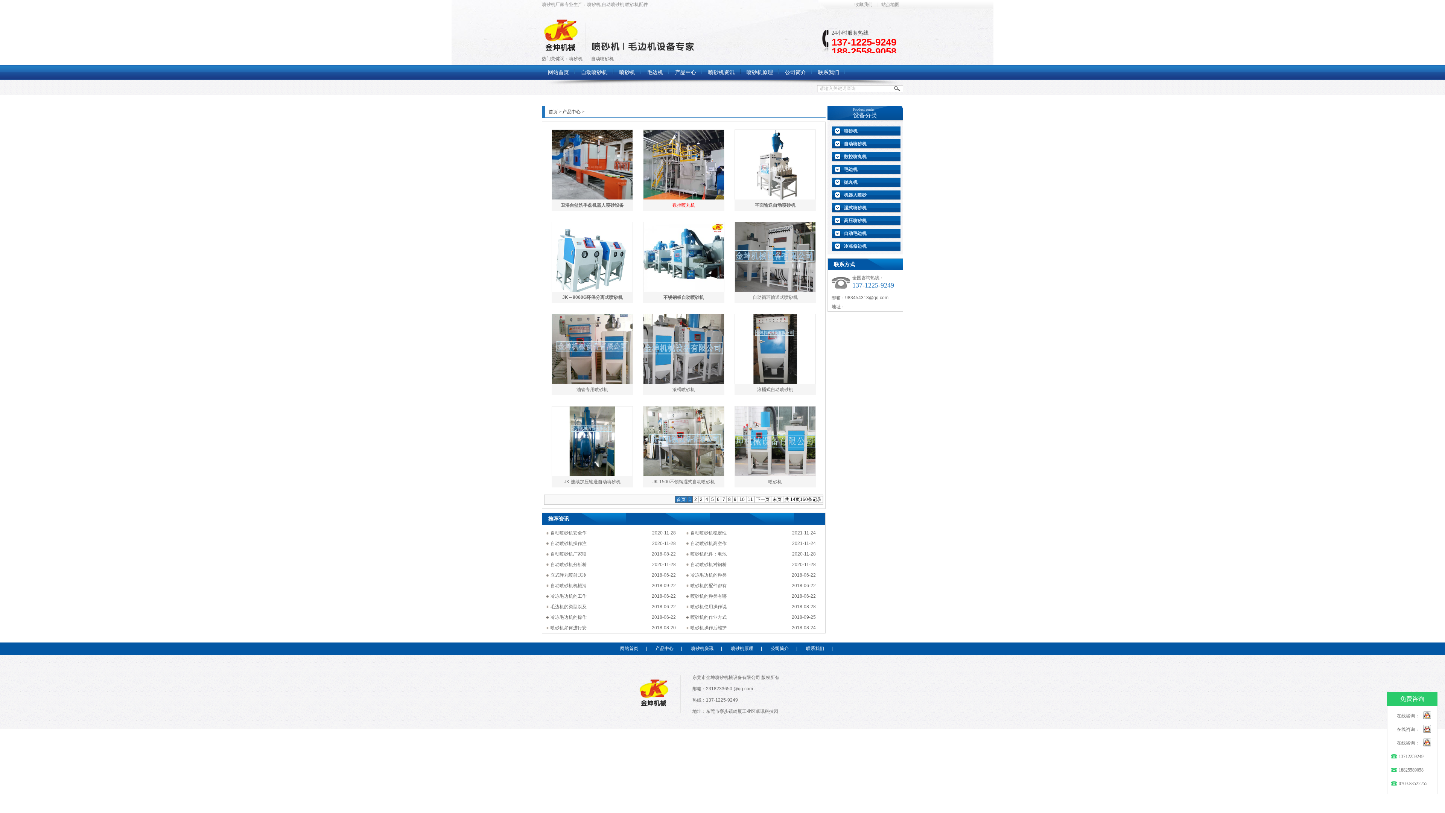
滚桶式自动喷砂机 (775, 389)
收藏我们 (864, 4)
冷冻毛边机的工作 (569, 596)
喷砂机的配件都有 (709, 585)
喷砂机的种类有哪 (709, 596)
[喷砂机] (561, 48)
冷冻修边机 (855, 246)
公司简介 (780, 648)
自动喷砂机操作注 (569, 543)
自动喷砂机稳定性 (709, 533)
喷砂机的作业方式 (709, 617)
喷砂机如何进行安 (569, 627)
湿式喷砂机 (855, 207)
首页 (553, 111)
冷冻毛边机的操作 (569, 617)
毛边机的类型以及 (569, 606)
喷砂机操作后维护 (709, 627)
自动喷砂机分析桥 (569, 564)
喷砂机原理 (742, 648)
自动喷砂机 (602, 58)
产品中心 (572, 111)
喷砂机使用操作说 (709, 606)
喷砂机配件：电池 (709, 554)
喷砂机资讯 (702, 648)
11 (750, 499)
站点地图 (890, 4)
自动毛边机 (855, 233)
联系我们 (815, 648)
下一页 (763, 499)
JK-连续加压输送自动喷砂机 (592, 481)
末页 (777, 499)
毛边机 (851, 169)
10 (742, 499)
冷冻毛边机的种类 (709, 575)
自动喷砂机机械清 (569, 585)
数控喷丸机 (855, 156)
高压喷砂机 (855, 220)
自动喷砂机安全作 (569, 533)
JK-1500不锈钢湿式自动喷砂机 (684, 481)
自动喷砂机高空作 (709, 543)
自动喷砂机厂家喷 (569, 554)
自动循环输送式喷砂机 (775, 297)
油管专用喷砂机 (592, 389)
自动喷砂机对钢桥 (709, 564)
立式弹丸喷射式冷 (569, 575)
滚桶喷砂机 (683, 389)
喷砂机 (576, 58)
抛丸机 (851, 182)
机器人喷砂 (855, 195)
